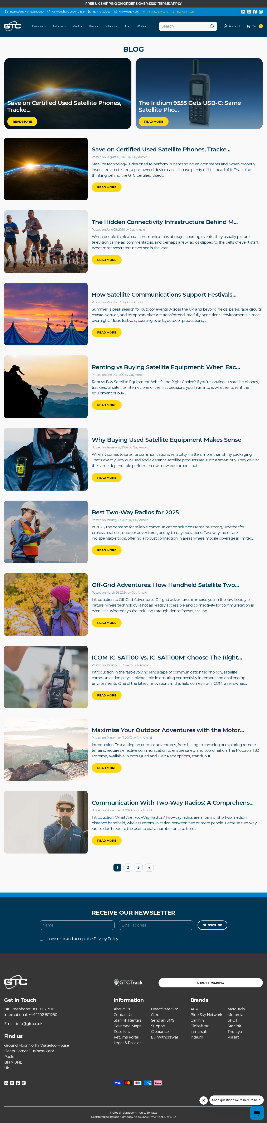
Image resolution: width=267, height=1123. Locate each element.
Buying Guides (101, 11)
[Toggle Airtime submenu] (66, 26)
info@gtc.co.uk (29, 1023)
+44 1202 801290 (43, 1014)
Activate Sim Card (157, 11)
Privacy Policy (106, 939)
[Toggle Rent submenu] (83, 26)
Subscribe (212, 925)
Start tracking (210, 983)
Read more (106, 187)
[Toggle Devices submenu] (46, 26)
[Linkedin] (243, 12)
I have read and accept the (81, 939)
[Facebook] (255, 12)
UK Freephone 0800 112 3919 (68, 11)
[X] (249, 12)
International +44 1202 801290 (26, 11)
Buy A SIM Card (186, 11)
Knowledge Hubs (129, 11)
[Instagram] (261, 12)
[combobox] (188, 26)
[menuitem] (36, 26)
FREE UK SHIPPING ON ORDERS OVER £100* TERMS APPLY (133, 4)
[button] (231, 26)
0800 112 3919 (43, 1009)
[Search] (212, 26)
